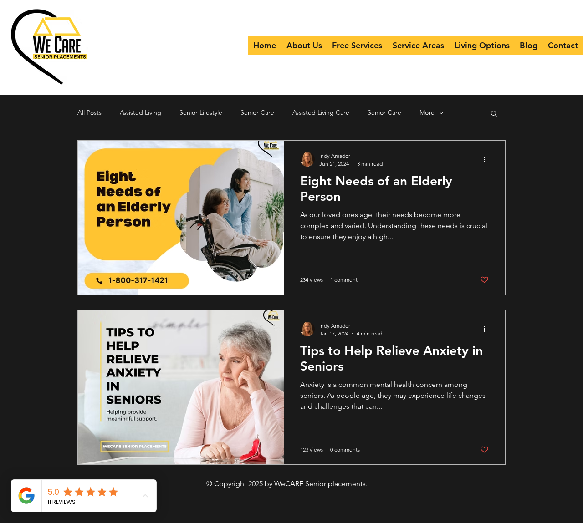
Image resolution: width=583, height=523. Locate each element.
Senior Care (257, 112)
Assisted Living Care (320, 112)
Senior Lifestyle (200, 112)
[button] (494, 114)
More (427, 112)
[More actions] (487, 159)
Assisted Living (140, 112)
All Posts (89, 112)
